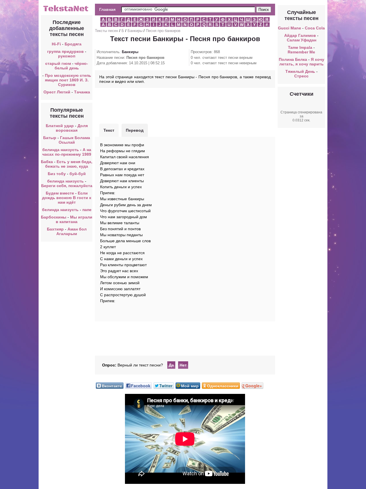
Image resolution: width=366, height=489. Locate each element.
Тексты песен (106, 31)
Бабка (47, 161)
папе (87, 209)
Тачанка (82, 92)
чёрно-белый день (71, 65)
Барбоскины (53, 217)
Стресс (301, 76)
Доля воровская (72, 128)
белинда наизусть (60, 149)
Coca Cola (315, 28)
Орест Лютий (56, 92)
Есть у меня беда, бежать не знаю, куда (68, 164)
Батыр (49, 137)
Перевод (135, 130)
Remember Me (301, 52)
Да (171, 365)
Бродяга (73, 44)
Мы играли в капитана (74, 219)
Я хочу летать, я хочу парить (301, 61)
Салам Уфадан (301, 40)
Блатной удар (60, 125)
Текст (109, 130)
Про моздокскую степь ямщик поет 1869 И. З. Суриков (68, 80)
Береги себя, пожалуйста (66, 185)
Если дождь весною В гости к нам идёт (66, 198)
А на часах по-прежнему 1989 (66, 152)
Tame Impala (300, 47)
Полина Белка (293, 59)
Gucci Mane (289, 28)
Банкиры (135, 31)
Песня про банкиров (163, 31)
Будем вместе (60, 193)
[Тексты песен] (66, 11)
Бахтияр (55, 229)
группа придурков (65, 51)
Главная (107, 9)
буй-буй (77, 173)
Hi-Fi (56, 44)
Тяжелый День (300, 71)
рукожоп (66, 56)
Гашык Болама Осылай (74, 140)
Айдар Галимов (300, 35)
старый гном (58, 63)
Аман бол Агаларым (71, 231)
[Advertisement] (185, 105)
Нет (183, 365)
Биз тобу (57, 173)
